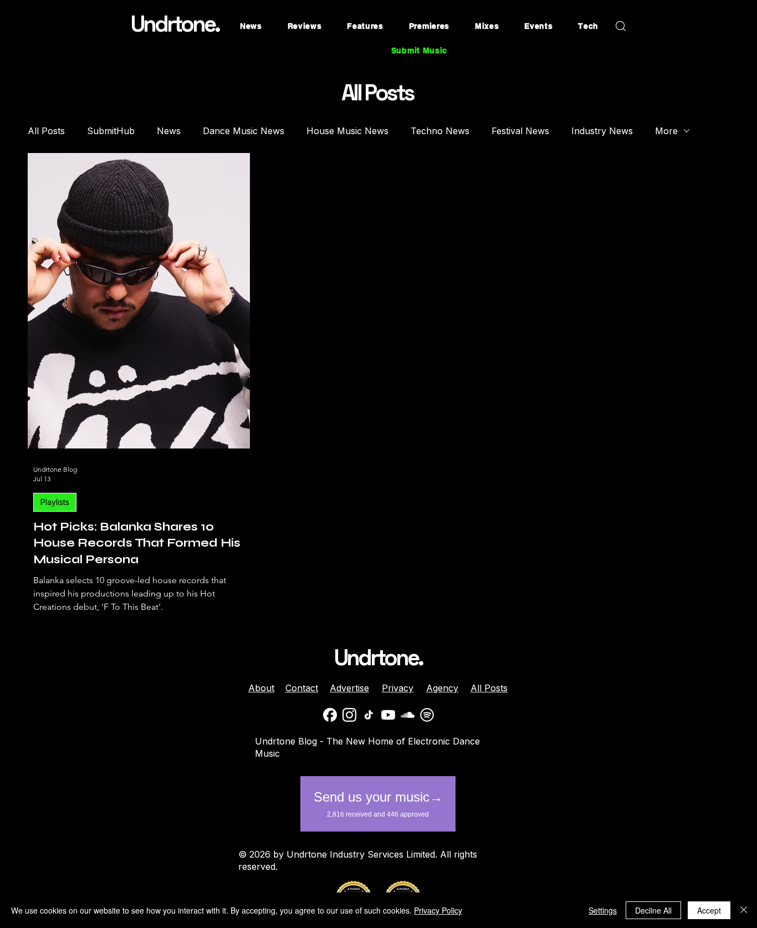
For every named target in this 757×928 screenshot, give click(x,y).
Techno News (440, 130)
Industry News (602, 130)
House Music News (347, 130)
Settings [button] (603, 910)
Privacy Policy (438, 910)
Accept (709, 910)
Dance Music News (243, 130)
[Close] (743, 910)
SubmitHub (111, 130)
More (666, 130)
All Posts (46, 130)
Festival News (520, 130)
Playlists (54, 502)
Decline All (653, 910)
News (169, 130)
